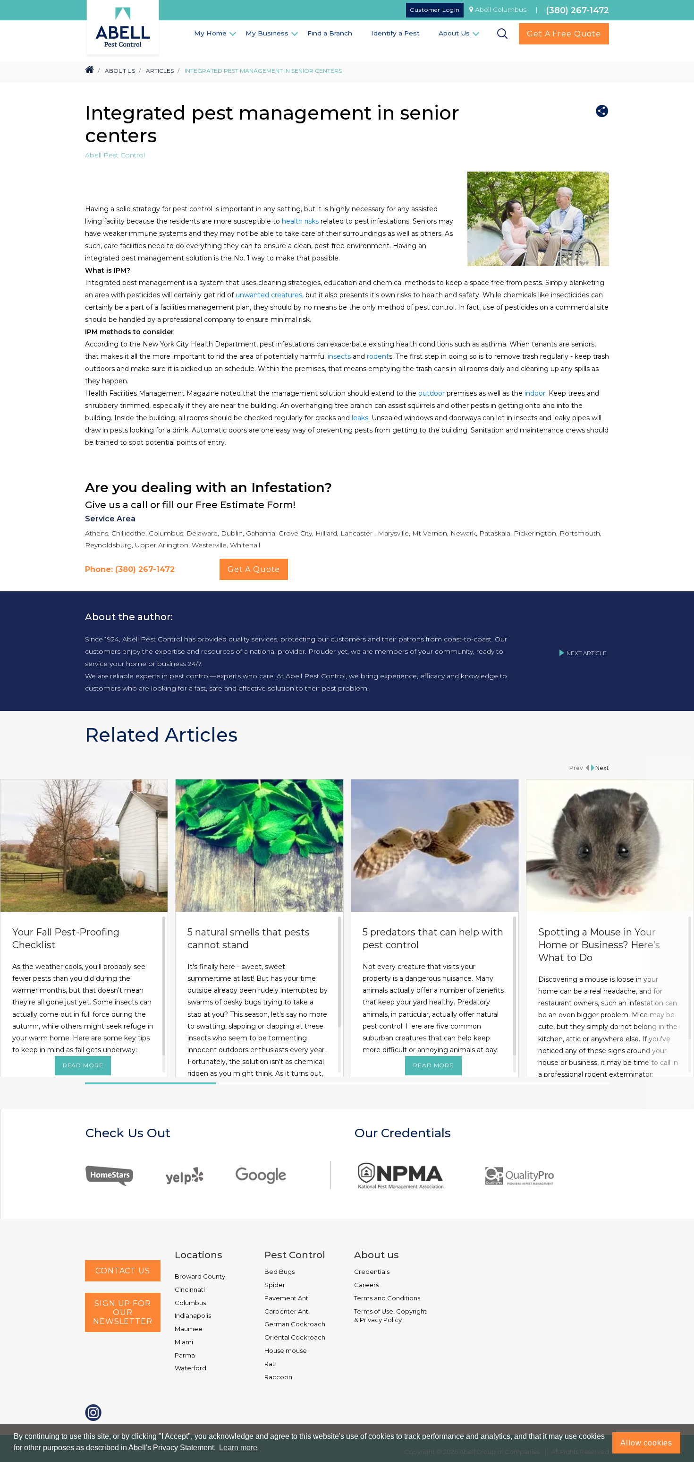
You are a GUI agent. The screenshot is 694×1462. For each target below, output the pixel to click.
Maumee (189, 1328)
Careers (366, 1285)
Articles (160, 70)
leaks (360, 418)
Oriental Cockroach (294, 1337)
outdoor (431, 393)
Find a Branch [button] (329, 33)
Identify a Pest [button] (395, 33)
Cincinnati (190, 1289)
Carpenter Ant (286, 1311)
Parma (185, 1355)
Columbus (190, 1302)
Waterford (190, 1368)
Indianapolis (193, 1315)
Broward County (200, 1276)
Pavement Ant (286, 1298)
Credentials (371, 1271)
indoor (535, 393)
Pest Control (294, 1255)
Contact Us (122, 1270)
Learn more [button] (238, 1448)
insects (339, 356)
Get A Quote (254, 569)
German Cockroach (294, 1324)
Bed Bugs (279, 1271)
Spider (274, 1285)
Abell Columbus (500, 9)
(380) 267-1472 (577, 10)
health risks (300, 221)
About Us (120, 70)
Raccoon (278, 1377)
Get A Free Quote (564, 33)
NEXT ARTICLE (587, 653)
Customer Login (435, 9)
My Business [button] (266, 33)
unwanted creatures (269, 295)
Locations (198, 1255)
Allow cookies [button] (646, 1443)
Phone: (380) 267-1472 (130, 569)
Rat (269, 1363)
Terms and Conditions (387, 1298)
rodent (378, 356)
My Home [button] (210, 33)
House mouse (285, 1350)
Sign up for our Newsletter (122, 1312)
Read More (83, 1065)
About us (376, 1255)
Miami (184, 1342)
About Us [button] (454, 33)
